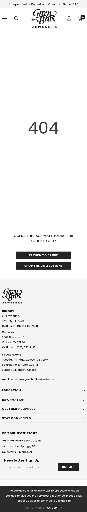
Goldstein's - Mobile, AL (17, 452)
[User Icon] (69, 18)
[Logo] (44, 18)
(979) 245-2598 (27, 326)
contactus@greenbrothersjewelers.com (33, 379)
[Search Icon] (16, 18)
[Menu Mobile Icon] (4, 18)
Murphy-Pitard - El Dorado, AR (21, 440)
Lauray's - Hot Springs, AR (18, 446)
